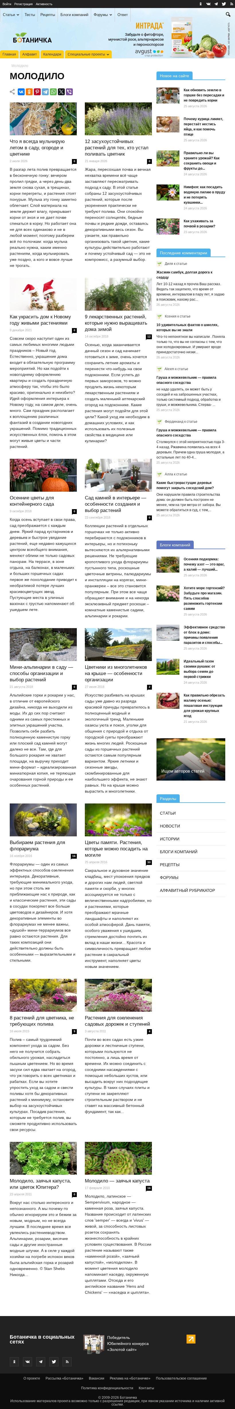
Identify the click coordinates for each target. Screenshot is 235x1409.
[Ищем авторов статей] (190, 759)
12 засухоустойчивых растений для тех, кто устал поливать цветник (116, 148)
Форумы (101, 15)
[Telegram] (45, 91)
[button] (228, 15)
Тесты (30, 15)
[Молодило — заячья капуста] (118, 1158)
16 (74, 856)
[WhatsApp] (53, 91)
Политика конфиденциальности (107, 1388)
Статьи (9, 15)
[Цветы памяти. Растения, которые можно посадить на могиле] (118, 820)
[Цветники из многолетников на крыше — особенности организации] (118, 644)
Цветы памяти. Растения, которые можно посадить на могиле (116, 849)
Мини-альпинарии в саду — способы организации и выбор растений (41, 673)
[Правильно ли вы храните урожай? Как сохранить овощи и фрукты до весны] (167, 158)
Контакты (146, 1388)
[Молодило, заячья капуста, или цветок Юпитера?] (43, 1158)
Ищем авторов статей (182, 771)
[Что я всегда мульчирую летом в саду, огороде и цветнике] (43, 119)
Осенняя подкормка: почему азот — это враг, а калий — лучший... (204, 564)
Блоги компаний (74, 15)
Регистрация (23, 4)
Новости (170, 826)
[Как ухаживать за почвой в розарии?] (167, 227)
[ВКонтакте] (21, 91)
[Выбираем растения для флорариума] (43, 820)
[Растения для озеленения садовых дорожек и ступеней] (118, 995)
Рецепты (47, 15)
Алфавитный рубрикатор (187, 890)
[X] (61, 91)
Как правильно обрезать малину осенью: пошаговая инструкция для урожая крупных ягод (204, 705)
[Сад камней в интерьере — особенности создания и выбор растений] (118, 475)
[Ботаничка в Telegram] (216, 4)
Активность (44, 4)
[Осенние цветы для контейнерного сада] (43, 475)
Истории (169, 839)
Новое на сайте (174, 76)
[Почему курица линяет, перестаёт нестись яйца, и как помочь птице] (167, 124)
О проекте (31, 1378)
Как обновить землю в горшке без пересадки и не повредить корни (204, 95)
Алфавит (29, 54)
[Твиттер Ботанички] (223, 4)
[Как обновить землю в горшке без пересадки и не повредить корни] (167, 96)
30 (149, 862)
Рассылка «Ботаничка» (64, 1378)
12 (149, 336)
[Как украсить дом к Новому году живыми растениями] (43, 294)
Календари (52, 54)
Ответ (122, 15)
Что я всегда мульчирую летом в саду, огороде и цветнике (37, 148)
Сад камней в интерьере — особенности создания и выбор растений (115, 504)
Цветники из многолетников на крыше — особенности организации (116, 673)
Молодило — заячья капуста (117, 1181)
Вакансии (96, 1378)
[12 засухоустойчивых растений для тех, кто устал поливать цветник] (118, 119)
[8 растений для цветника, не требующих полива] (43, 995)
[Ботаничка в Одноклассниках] (200, 4)
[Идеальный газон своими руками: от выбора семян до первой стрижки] (167, 667)
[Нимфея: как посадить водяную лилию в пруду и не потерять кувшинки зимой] (167, 192)
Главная (9, 54)
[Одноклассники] (29, 91)
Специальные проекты (86, 54)
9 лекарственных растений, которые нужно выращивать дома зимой (116, 323)
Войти (7, 4)
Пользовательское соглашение (181, 1378)
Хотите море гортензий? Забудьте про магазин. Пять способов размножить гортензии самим (204, 598)
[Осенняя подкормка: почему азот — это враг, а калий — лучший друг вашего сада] (167, 565)
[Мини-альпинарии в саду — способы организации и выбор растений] (43, 644)
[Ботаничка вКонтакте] (208, 4)
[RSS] (231, 4)
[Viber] (69, 91)
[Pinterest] (37, 91)
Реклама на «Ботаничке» (130, 1378)
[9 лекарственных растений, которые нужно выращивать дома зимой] (118, 294)
